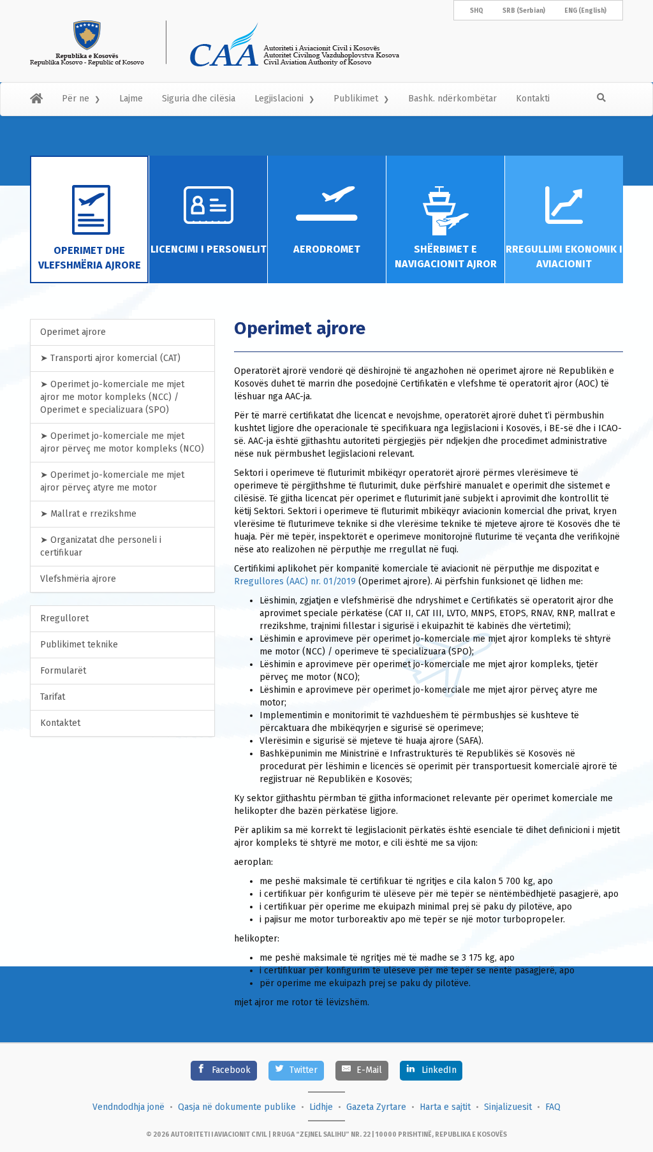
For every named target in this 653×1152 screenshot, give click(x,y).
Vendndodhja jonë (128, 1107)
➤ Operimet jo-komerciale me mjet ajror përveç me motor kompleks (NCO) (122, 442)
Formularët (63, 670)
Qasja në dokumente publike (237, 1107)
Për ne (75, 98)
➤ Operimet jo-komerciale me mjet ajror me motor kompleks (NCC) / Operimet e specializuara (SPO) (112, 397)
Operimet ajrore (73, 332)
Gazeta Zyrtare (376, 1107)
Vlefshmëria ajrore (78, 578)
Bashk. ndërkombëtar (452, 98)
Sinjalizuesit (508, 1107)
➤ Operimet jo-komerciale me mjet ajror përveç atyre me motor (112, 481)
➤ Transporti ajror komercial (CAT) (110, 358)
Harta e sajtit (445, 1107)
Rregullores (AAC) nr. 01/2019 (295, 581)
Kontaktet (60, 723)
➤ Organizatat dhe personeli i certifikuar (100, 546)
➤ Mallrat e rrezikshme (88, 513)
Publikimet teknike (79, 644)
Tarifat (52, 696)
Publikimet (356, 98)
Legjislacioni (279, 98)
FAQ (553, 1107)
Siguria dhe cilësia (198, 98)
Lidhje (321, 1107)
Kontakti (533, 98)
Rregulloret (64, 618)
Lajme (131, 98)
